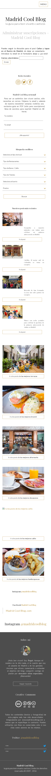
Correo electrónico (9, 58)
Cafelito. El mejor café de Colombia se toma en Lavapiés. (34, 262)
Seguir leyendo (26, 684)
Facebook (24, 605)
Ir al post (22, 239)
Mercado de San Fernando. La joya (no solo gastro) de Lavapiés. (34, 292)
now (7, 745)
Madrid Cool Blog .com (18, 610)
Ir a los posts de (23, 376)
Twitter (25, 737)
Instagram (24, 591)
